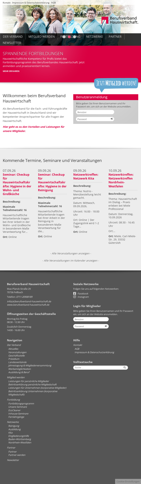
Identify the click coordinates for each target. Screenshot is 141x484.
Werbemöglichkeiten (19, 369)
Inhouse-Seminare (18, 413)
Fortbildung (13, 399)
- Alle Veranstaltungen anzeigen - (70, 253)
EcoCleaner (14, 410)
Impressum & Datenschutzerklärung (30, 2)
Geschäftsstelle (16, 355)
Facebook (82, 293)
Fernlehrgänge (16, 416)
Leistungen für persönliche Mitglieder (28, 381)
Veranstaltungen (17, 352)
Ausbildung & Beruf (18, 372)
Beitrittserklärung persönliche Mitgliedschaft (32, 384)
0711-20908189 (24, 296)
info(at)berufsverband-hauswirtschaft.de (29, 301)
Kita (10, 432)
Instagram (83, 296)
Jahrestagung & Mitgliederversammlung (29, 365)
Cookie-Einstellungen (128, 481)
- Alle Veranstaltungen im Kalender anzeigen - (70, 260)
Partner (11, 447)
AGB (53, 2)
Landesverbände (17, 362)
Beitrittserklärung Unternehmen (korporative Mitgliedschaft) (32, 393)
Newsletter (12, 43)
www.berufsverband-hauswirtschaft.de (28, 304)
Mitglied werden (16, 377)
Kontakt (6, 2)
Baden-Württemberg (19, 439)
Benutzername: (93, 113)
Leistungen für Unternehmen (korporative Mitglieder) (37, 387)
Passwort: (93, 120)
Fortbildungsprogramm (21, 403)
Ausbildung (14, 429)
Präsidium (13, 358)
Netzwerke (13, 422)
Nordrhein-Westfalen (19, 442)
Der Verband (14, 345)
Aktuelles (13, 348)
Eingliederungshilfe (18, 436)
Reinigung (13, 425)
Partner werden (16, 455)
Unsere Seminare (17, 406)
